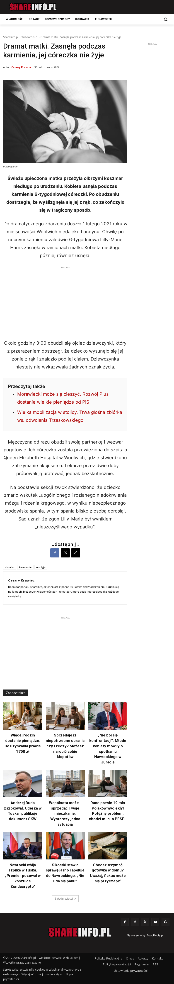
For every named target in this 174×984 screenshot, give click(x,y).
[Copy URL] (75, 552)
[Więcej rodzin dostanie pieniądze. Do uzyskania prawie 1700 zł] (22, 716)
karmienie (25, 567)
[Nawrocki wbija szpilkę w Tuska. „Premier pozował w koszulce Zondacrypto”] (22, 845)
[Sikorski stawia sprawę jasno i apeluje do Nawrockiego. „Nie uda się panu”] (65, 845)
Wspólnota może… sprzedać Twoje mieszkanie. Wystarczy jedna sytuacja (65, 813)
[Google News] (165, 922)
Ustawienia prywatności (130, 970)
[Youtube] (155, 922)
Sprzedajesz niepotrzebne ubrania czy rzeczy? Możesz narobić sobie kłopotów (65, 746)
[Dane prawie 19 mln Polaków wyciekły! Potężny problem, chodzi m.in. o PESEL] (107, 783)
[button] (165, 19)
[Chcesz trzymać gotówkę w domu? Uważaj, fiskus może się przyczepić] (107, 845)
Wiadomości (30, 37)
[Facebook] (54, 552)
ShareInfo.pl (11, 37)
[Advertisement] (65, 302)
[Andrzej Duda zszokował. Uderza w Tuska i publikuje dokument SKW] (22, 783)
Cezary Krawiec (21, 67)
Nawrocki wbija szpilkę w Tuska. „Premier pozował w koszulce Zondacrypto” (23, 876)
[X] (65, 552)
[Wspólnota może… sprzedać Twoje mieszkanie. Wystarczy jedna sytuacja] (65, 783)
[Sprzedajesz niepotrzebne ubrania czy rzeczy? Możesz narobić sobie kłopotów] (65, 716)
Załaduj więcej (64, 899)
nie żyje (41, 567)
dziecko (9, 567)
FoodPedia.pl (155, 935)
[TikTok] (135, 922)
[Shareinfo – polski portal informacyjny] (33, 7)
